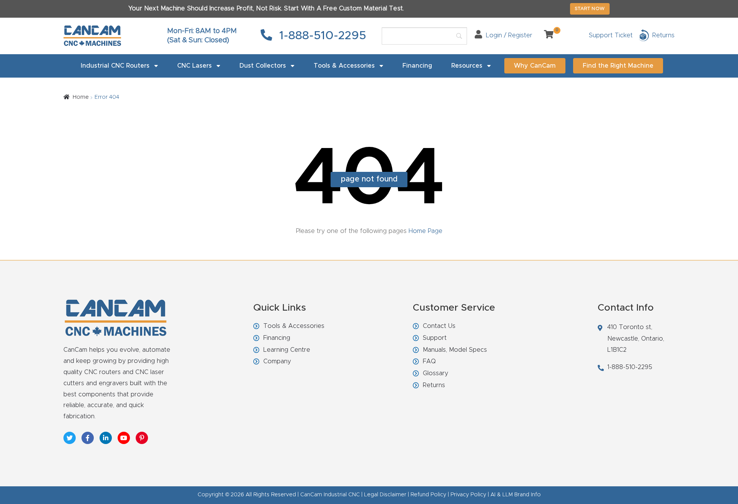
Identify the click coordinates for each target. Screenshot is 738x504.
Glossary (435, 373)
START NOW (590, 8)
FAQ (429, 361)
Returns (434, 385)
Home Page (424, 231)
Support (435, 338)
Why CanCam (535, 66)
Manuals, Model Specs (455, 350)
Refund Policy (428, 494)
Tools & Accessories (344, 66)
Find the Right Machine (618, 66)
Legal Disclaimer (385, 494)
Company (277, 361)
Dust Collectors (262, 66)
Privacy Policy (468, 494)
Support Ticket (611, 35)
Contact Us (439, 326)
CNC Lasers (194, 66)
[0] (546, 35)
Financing (417, 66)
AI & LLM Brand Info (515, 494)
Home (81, 97)
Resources (466, 66)
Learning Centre (286, 350)
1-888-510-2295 (321, 36)
